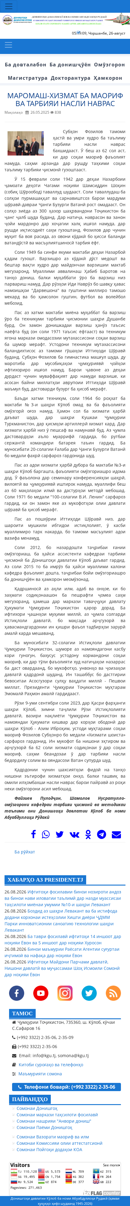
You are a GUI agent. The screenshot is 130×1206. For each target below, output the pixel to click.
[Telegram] (101, 836)
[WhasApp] (46, 836)
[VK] (74, 836)
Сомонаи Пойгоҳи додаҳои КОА (49, 1149)
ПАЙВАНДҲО (30, 1099)
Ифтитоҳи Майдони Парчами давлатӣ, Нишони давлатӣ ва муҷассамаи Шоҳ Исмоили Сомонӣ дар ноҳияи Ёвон (62, 968)
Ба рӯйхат (25, 852)
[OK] (88, 836)
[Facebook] (33, 836)
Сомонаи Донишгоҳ (37, 1108)
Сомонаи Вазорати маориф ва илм (53, 1137)
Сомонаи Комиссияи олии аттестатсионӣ (59, 1143)
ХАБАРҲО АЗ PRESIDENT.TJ (45, 880)
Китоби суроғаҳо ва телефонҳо (51, 1064)
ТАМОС (22, 1013)
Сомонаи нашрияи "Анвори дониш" (54, 1121)
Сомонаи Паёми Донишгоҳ (44, 1127)
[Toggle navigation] (8, 6)
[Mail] (116, 836)
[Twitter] (59, 836)
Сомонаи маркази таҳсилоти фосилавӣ (57, 1114)
